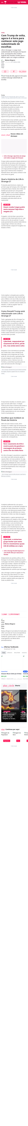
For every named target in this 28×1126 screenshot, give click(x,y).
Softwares (9, 652)
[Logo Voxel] (22, 2)
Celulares (24, 652)
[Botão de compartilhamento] (5, 71)
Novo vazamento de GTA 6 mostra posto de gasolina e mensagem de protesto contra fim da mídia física (13, 447)
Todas (3, 652)
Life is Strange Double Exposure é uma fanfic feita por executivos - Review (14, 552)
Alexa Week (17, 652)
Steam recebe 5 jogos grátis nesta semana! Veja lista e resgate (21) (14, 209)
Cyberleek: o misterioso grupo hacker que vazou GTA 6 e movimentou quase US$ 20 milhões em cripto (13, 542)
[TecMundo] (5, 2)
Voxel (3, 32)
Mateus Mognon (10, 60)
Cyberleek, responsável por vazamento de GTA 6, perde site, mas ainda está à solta (13, 343)
